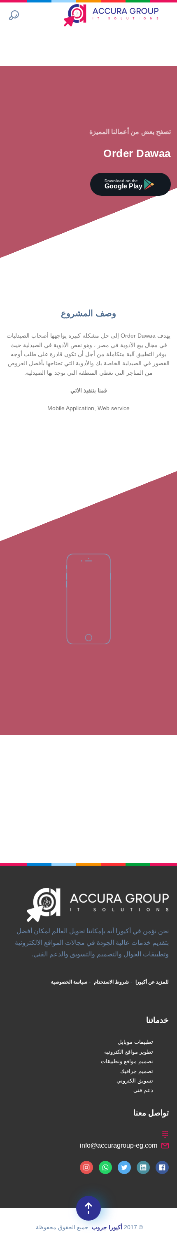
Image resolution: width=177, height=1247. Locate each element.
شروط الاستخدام (111, 982)
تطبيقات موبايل (135, 1042)
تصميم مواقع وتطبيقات (127, 1061)
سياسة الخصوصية (69, 982)
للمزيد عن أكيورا (151, 982)
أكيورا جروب (107, 1227)
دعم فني (143, 1090)
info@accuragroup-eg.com (118, 1145)
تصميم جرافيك (136, 1071)
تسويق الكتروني (134, 1081)
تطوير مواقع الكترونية (128, 1052)
